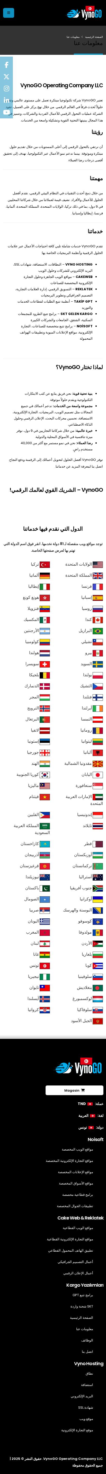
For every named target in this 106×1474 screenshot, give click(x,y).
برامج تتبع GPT (83, 1295)
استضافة (87, 1384)
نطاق (89, 1373)
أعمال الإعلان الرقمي (78, 1273)
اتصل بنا (87, 1351)
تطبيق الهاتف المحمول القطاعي (70, 1250)
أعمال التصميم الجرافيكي (75, 1261)
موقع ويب (86, 1418)
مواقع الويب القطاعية (78, 1227)
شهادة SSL (85, 1407)
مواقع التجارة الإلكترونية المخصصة (69, 1160)
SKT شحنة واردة (81, 1306)
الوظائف (87, 1340)
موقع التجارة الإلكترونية (77, 1430)
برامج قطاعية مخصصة (77, 1194)
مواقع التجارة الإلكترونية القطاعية (70, 1239)
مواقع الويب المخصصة (77, 1149)
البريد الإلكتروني (82, 1396)
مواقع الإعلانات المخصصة (75, 1172)
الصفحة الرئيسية (94, 37)
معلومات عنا (84, 1329)
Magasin (72, 1090)
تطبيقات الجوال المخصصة (75, 1206)
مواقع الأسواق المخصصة (76, 1183)
